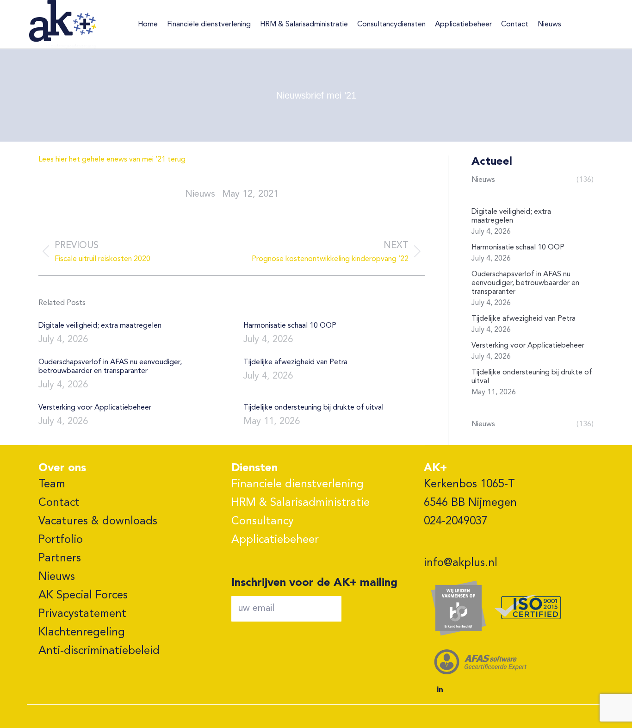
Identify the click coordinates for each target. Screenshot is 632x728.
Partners (59, 558)
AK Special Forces (83, 595)
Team (51, 484)
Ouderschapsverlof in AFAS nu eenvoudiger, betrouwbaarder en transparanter (110, 367)
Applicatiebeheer (275, 540)
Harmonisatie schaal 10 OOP (289, 326)
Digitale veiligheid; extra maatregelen (99, 326)
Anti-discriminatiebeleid (99, 651)
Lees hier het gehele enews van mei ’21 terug (112, 159)
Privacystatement (82, 614)
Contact (59, 503)
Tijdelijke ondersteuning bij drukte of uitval (313, 407)
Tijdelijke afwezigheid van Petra (295, 362)
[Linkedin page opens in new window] (440, 689)
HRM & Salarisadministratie (300, 503)
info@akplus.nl (460, 563)
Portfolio (60, 540)
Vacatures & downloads (97, 521)
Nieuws (56, 577)
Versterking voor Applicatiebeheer (94, 407)
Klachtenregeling (81, 632)
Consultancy (262, 521)
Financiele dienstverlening (297, 484)
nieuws (200, 194)
